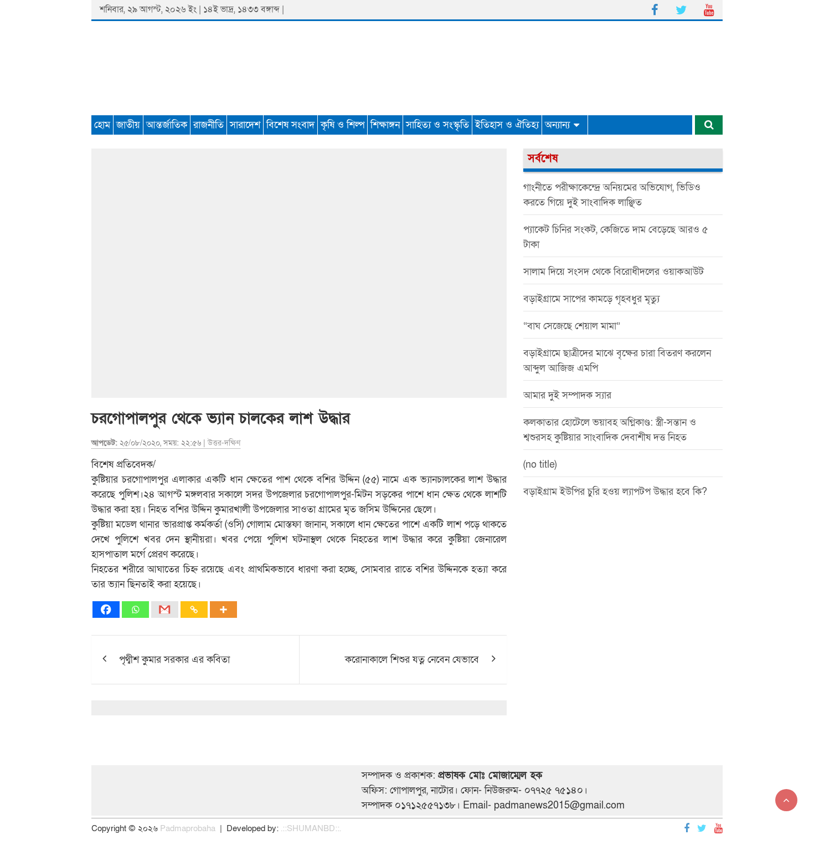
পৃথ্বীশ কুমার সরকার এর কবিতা (174, 659)
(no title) (540, 464)
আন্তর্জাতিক (166, 125)
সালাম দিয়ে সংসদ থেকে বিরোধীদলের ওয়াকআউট (613, 271)
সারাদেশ (245, 125)
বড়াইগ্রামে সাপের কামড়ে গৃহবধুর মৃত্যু (591, 299)
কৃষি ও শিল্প (342, 125)
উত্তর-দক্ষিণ (224, 443)
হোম (102, 125)
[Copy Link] (194, 609)
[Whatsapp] (135, 609)
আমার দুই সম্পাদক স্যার (567, 395)
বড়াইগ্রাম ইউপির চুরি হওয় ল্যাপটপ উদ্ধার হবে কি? (615, 491)
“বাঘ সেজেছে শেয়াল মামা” (571, 326)
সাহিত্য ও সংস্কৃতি (437, 125)
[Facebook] (106, 609)
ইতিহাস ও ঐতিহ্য (507, 125)
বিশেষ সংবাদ (290, 125)
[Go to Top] (786, 800)
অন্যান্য (557, 125)
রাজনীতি (208, 125)
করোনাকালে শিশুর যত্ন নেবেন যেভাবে (412, 659)
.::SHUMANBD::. (311, 828)
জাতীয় (128, 125)
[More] (223, 609)
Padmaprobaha (187, 828)
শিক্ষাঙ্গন (385, 125)
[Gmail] (164, 609)
